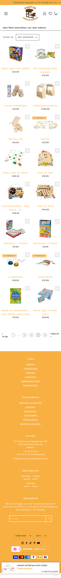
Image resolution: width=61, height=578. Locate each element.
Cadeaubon (30, 377)
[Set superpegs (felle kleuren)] (45, 54)
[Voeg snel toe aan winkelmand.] (27, 46)
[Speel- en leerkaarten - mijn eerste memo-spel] (15, 296)
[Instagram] (22, 543)
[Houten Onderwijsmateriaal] (30, 13)
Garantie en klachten (30, 424)
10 (31, 335)
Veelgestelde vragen (30, 381)
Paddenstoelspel (24, 568)
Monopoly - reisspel (16, 243)
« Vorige (5, 335)
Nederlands (20, 536)
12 (45, 335)
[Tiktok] (30, 543)
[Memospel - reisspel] (45, 229)
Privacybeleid (30, 415)
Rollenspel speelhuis (45, 105)
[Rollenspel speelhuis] (45, 91)
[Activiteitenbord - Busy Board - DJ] (15, 192)
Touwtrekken (45, 276)
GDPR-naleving (30, 419)
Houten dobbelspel (15, 105)
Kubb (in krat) (45, 206)
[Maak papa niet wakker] (15, 54)
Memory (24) (15, 139)
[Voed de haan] (45, 158)
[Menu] (6, 14)
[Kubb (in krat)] (45, 192)
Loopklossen (15, 276)
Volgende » (54, 335)
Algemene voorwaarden (30, 403)
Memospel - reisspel (45, 243)
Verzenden (30, 407)
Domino (45, 139)
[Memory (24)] (15, 124)
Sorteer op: (8, 37)
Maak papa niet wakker (16, 68)
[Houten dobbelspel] (15, 91)
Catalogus (30, 372)
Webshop (30, 364)
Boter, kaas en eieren (15, 172)
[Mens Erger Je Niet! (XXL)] (45, 296)
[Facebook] (26, 543)
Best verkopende (25, 37)
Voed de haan (45, 172)
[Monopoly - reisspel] (16, 229)
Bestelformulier (30, 385)
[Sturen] (48, 518)
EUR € (38, 536)
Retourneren (30, 411)
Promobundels (31, 368)
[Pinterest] (34, 543)
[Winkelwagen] (56, 13)
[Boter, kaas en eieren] (15, 158)
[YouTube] (38, 543)
